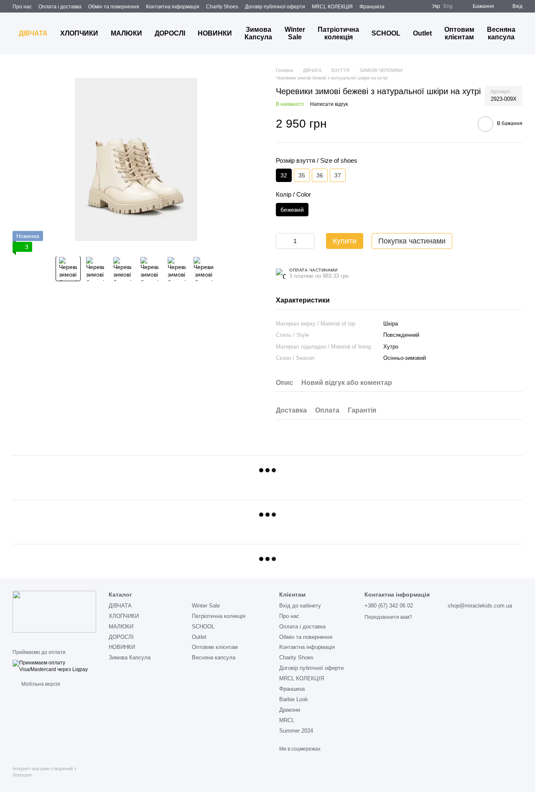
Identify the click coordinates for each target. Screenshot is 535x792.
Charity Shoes (222, 7)
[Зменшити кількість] (282, 241)
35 (301, 175)
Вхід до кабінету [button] (300, 605)
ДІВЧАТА (33, 33)
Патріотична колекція (338, 33)
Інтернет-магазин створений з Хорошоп (44, 771)
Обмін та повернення (113, 7)
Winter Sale (295, 33)
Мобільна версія (40, 684)
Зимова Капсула (258, 33)
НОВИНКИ (215, 33)
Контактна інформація (172, 7)
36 (319, 175)
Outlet (422, 33)
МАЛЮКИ (126, 33)
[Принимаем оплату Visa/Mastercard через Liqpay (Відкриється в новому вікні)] (54, 666)
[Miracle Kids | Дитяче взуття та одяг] (54, 611)
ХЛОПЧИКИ (79, 33)
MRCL (286, 720)
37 (337, 175)
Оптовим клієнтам (459, 33)
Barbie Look (293, 699)
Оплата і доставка (60, 7)
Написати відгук (329, 104)
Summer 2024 (296, 731)
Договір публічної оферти (275, 7)
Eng (448, 6)
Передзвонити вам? (388, 617)
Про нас (22, 7)
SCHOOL (386, 33)
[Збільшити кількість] (308, 241)
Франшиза (372, 7)
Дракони (289, 710)
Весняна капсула (501, 33)
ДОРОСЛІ (170, 33)
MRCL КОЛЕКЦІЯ (332, 7)
